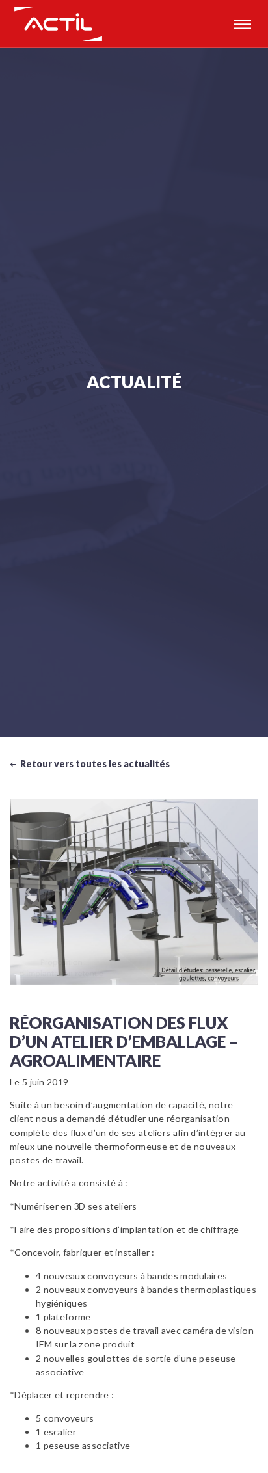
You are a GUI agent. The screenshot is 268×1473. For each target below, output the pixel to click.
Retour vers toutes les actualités (90, 763)
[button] (28, 892)
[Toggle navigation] (242, 23)
